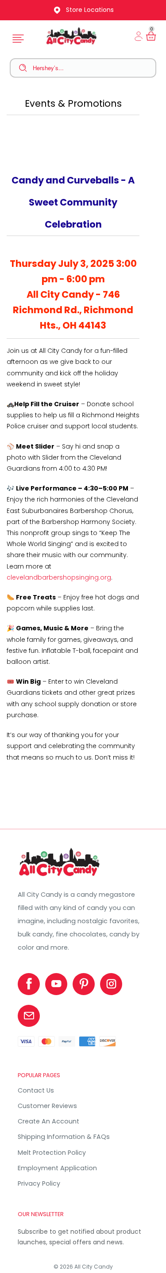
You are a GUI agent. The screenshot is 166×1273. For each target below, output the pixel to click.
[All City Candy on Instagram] (111, 984)
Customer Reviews (47, 1105)
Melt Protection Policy (52, 1152)
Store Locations (90, 9)
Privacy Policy (39, 1183)
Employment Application (57, 1168)
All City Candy (93, 1266)
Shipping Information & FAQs (64, 1136)
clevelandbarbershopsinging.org (59, 577)
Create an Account (48, 1121)
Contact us (36, 1090)
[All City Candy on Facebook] (29, 984)
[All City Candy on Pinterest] (84, 984)
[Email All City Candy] (29, 1016)
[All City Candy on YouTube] (56, 984)
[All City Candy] (60, 876)
